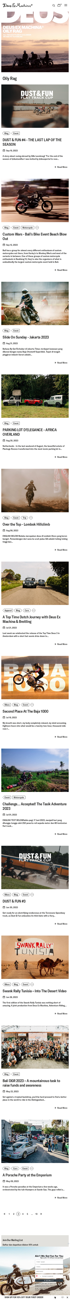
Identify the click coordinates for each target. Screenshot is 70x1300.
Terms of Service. (59, 1289)
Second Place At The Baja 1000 (25, 711)
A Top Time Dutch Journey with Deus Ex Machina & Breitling (31, 619)
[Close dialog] (68, 1244)
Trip (24, 517)
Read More (62, 167)
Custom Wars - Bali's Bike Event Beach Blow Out (35, 236)
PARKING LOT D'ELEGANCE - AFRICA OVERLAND (30, 432)
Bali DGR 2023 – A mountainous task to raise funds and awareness (31, 1083)
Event (16, 133)
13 (36, 1214)
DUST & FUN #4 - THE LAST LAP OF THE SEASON (32, 142)
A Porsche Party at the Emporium (27, 1174)
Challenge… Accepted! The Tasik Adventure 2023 (35, 806)
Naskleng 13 (21, 259)
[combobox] (38, 1276)
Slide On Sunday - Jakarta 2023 (26, 337)
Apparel (8, 610)
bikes (7, 704)
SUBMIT (49, 1280)
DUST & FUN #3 (14, 901)
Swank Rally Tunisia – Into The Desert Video (34, 990)
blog (6, 133)
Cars (27, 610)
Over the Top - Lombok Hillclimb (26, 524)
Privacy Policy (51, 1289)
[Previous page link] (5, 1214)
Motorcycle (27, 227)
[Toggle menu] (66, 5)
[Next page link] (41, 1214)
